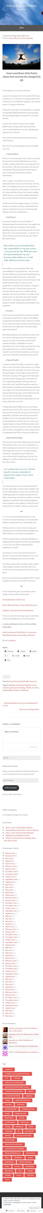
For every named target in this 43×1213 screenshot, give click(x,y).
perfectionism (9, 1162)
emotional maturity (28, 1109)
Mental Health (23, 681)
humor (31, 1127)
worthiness (24, 690)
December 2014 (11, 998)
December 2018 (11, 872)
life (19, 1131)
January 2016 (10, 963)
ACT (6, 1078)
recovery (35, 688)
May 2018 (8, 890)
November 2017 (11, 906)
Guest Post (13, 681)
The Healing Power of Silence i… (28, 1052)
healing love (19, 1127)
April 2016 (9, 956)
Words (7, 1180)
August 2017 (9, 914)
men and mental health (24, 1135)
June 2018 (8, 887)
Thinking (8, 1175)
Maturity (8, 1135)
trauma (18, 1175)
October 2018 (10, 877)
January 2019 (10, 869)
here (9, 627)
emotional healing (10, 1109)
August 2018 (9, 882)
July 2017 (8, 916)
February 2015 (10, 992)
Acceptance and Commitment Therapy (17, 1074)
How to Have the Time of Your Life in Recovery (20, 605)
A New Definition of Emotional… (26, 1046)
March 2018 (9, 895)
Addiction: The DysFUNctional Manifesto (18, 610)
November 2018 (11, 874)
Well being (30, 1175)
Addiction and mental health (14, 1083)
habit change (25, 1122)
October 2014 (10, 1003)
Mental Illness (30, 1153)
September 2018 (11, 879)
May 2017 (8, 921)
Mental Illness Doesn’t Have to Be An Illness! (22, 830)
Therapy (30, 1171)
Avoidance (29, 1096)
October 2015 (10, 971)
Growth (21, 1118)
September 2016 (11, 942)
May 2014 (8, 1016)
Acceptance (8, 1069)
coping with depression (23, 1100)
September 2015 (11, 974)
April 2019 (9, 861)
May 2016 (8, 953)
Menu (21, 28)
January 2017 (10, 932)
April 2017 (9, 924)
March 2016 (9, 958)
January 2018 (10, 900)
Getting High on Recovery (21, 6)
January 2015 (10, 995)
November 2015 (11, 969)
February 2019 (10, 866)
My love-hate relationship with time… (20, 828)
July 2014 (8, 1011)
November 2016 (11, 937)
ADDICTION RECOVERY (14, 1091)
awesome (6, 688)
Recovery (33, 681)
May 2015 (8, 984)
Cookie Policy (7, 1204)
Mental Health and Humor (13, 1144)
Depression (20, 1105)
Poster (7, 1166)
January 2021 (10, 853)
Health (28, 688)
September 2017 (11, 911)
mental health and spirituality (14, 1149)
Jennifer (12, 641)
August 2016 (9, 945)
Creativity (8, 1105)
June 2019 (8, 858)
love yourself (29, 1131)
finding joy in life (20, 1113)
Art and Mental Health (12, 1096)
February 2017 (10, 929)
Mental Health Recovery (13, 1153)
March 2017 (9, 927)
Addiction (17, 1078)
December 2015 (11, 966)
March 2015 (9, 990)
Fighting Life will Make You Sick (18, 835)
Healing (22, 688)
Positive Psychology (25, 1162)
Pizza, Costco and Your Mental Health (20, 833)
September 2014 (11, 1005)
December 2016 (11, 935)
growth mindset (10, 1122)
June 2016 (8, 950)
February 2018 (10, 898)
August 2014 (9, 1008)
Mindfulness (18, 1158)
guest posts (14, 688)
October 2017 (10, 908)
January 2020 (10, 856)
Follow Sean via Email (10, 766)
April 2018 (9, 893)
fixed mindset (9, 1118)
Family (7, 1113)
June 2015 (8, 982)
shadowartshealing (16, 1028)
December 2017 (11, 903)
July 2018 (8, 885)
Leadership (8, 1131)
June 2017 (8, 919)
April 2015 (9, 987)
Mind (7, 1158)
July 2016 (8, 948)
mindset (30, 1158)
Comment (33, 747)
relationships (8, 690)
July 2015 (8, 979)
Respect (16, 690)
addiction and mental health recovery (22, 685)
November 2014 (11, 1000)
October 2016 (10, 940)
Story (20, 1171)
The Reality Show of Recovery (14, 600)
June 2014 (8, 1013)
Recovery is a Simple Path (29, 709)
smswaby (29, 38)
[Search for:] (21, 758)
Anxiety (30, 1091)
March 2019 (9, 864)
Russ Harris (9, 1171)
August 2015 (9, 977)
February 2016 (10, 961)
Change (7, 1100)
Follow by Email (11, 788)
